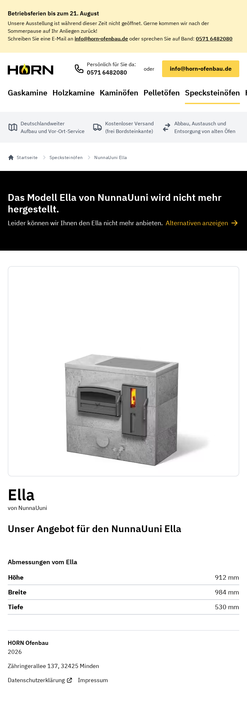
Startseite (27, 157)
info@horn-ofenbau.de (101, 38)
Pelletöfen (161, 92)
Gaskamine (27, 92)
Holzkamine (73, 92)
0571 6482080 (214, 38)
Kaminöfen (119, 92)
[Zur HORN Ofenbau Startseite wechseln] (30, 69)
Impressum (93, 680)
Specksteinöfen (212, 92)
